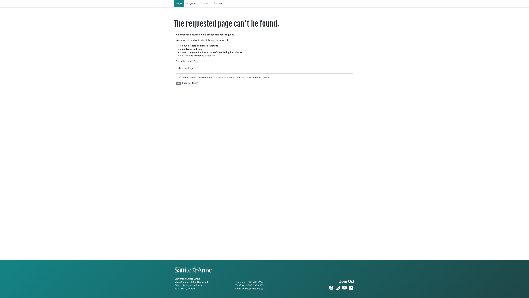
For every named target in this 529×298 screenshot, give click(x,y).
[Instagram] (337, 288)
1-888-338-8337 (255, 285)
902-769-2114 (255, 282)
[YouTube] (344, 288)
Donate (218, 3)
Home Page (187, 68)
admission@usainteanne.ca (249, 288)
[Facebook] (331, 288)
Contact (205, 3)
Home (179, 3)
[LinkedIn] (351, 288)
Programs (191, 3)
